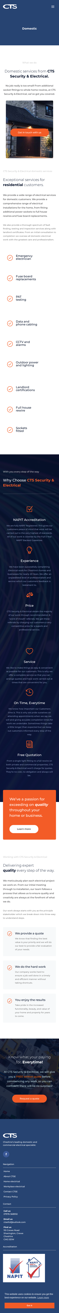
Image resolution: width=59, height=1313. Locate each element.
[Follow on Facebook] (6, 1154)
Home (7, 1171)
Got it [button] (29, 1305)
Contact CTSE (10, 1191)
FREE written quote (28, 1076)
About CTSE (10, 1176)
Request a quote (29, 1098)
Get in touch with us (29, 132)
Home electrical (12, 1181)
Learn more (24, 829)
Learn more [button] (43, 1297)
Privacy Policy (11, 1196)
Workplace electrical (14, 1186)
